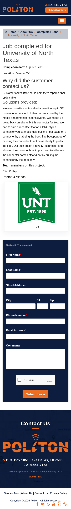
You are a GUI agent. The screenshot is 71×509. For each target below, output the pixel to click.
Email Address (16, 330)
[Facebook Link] (37, 504)
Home (12, 32)
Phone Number (16, 315)
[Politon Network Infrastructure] (18, 7)
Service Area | (12, 493)
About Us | (27, 493)
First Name (13, 254)
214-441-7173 (57, 5)
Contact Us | (42, 493)
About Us (26, 32)
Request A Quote (57, 10)
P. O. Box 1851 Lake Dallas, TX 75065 (35, 460)
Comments (13, 345)
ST (38, 300)
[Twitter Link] (42, 504)
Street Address (16, 285)
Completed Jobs (47, 32)
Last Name (13, 269)
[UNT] (36, 202)
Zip (52, 300)
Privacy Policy (58, 493)
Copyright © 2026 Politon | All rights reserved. (35, 500)
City (8, 300)
